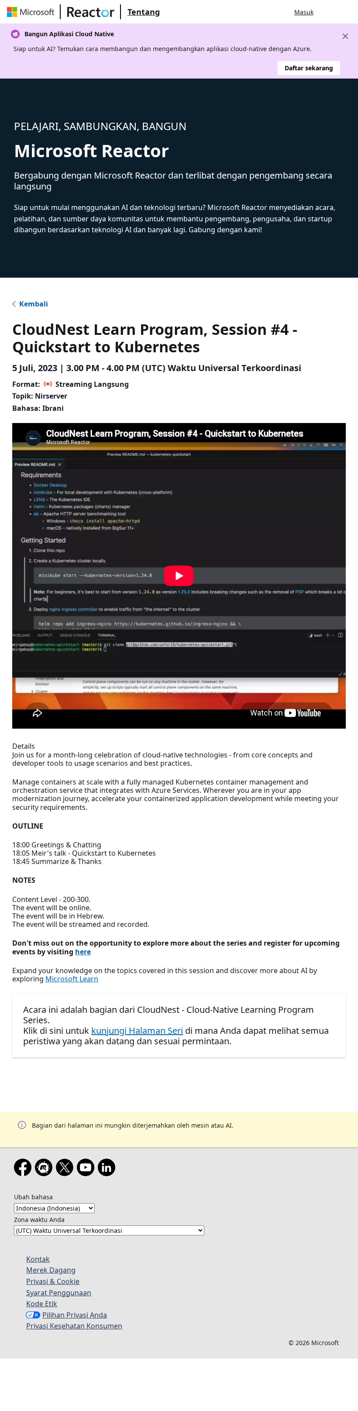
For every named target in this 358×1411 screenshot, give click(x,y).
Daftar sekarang (309, 68)
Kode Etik (41, 1303)
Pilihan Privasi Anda (74, 1315)
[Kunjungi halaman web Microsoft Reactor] (91, 12)
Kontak (38, 1259)
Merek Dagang (51, 1270)
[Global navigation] (329, 12)
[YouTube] (87, 1169)
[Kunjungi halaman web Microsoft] (32, 12)
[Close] (345, 36)
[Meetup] (45, 1169)
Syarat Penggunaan (58, 1292)
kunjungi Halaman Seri (137, 1030)
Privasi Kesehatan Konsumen (74, 1326)
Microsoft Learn (71, 979)
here (83, 952)
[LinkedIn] (108, 1169)
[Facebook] (24, 1169)
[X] (66, 1169)
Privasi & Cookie (52, 1281)
